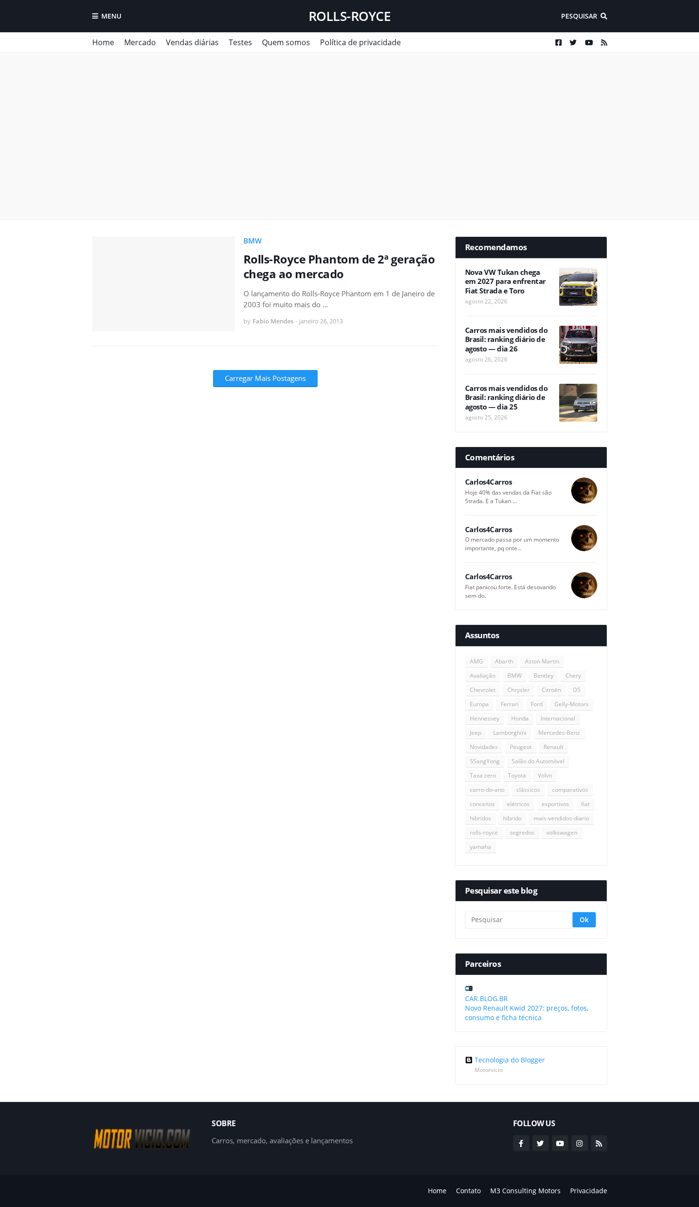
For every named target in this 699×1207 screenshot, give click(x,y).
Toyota (517, 775)
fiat (585, 804)
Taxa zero (483, 775)
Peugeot (521, 747)
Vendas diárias (192, 42)
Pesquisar (579, 15)
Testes (240, 42)
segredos (522, 832)
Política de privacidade (360, 42)
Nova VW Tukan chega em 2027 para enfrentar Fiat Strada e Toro (505, 281)
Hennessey (484, 718)
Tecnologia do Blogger (510, 1060)
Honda (520, 718)
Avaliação (482, 676)
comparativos (570, 790)
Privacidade (588, 1190)
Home (103, 42)
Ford (537, 704)
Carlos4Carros (488, 482)
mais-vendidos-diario (561, 818)
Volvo (545, 775)
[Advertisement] (349, 136)
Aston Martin (542, 661)
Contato (468, 1190)
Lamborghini (509, 733)
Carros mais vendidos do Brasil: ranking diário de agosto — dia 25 (506, 397)
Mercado (140, 42)
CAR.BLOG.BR (486, 998)
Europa (479, 704)
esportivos (555, 804)
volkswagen (561, 832)
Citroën (551, 690)
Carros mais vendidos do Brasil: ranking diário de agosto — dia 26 (506, 339)
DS (577, 690)
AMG (476, 661)
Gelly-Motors (571, 704)
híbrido (512, 818)
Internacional (558, 718)
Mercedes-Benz (559, 733)
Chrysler (518, 690)
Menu (111, 15)
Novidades (484, 747)
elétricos (518, 804)
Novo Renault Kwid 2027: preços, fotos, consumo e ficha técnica (526, 1012)
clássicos (528, 790)
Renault (553, 747)
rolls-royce (350, 16)
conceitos (482, 804)
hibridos (480, 818)
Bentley (543, 676)
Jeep (475, 733)
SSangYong (485, 761)
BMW (252, 240)
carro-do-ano (487, 790)
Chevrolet (482, 690)
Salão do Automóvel (538, 761)
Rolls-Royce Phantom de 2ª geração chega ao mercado (339, 266)
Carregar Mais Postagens (265, 378)
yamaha (480, 847)
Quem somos (286, 42)
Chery (573, 676)
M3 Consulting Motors (525, 1190)
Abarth (504, 661)
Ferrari (510, 704)
